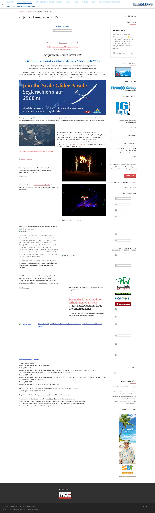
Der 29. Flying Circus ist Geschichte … (125, 394)
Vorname (133, 127)
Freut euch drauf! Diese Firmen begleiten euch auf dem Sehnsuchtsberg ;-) (123, 397)
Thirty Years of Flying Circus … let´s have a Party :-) (124, 387)
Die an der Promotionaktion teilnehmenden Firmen (85, 301)
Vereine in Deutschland (128, 150)
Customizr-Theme (32, 509)
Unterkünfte (63, 43)
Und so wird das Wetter (62, 49)
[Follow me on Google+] (132, 16)
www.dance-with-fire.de (78, 144)
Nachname (132, 135)
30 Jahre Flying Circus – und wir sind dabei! (124, 391)
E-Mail (133, 156)
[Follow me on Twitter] (126, 16)
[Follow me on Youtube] (135, 16)
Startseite (21, 11)
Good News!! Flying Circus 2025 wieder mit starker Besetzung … (124, 402)
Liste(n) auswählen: (129, 143)
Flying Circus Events (31, 11)
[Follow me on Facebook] (129, 16)
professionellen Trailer (42, 185)
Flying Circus (12, 506)
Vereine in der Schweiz (128, 148)
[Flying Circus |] (142, 4)
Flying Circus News (129, 145)
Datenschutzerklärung (130, 187)
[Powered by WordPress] (10, 509)
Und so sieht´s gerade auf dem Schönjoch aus (62, 47)
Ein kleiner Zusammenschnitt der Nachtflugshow (36, 151)
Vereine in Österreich (128, 153)
